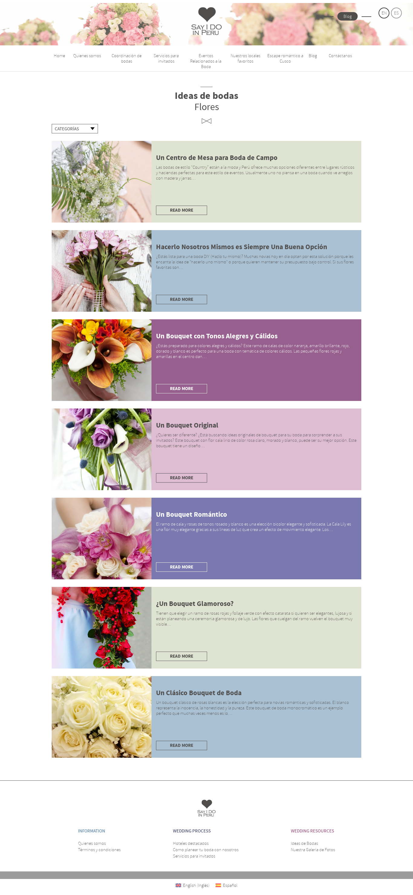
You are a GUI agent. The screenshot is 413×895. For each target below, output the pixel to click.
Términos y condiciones (99, 849)
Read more (181, 210)
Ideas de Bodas (304, 843)
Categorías (67, 129)
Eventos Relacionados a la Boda (205, 61)
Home (59, 55)
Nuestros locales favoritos (245, 58)
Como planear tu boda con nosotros (206, 849)
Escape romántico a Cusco (285, 58)
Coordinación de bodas (126, 58)
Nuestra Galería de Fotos (313, 849)
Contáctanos (340, 55)
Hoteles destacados (191, 843)
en (384, 13)
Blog (347, 16)
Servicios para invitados (166, 58)
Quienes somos (87, 55)
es (396, 13)
